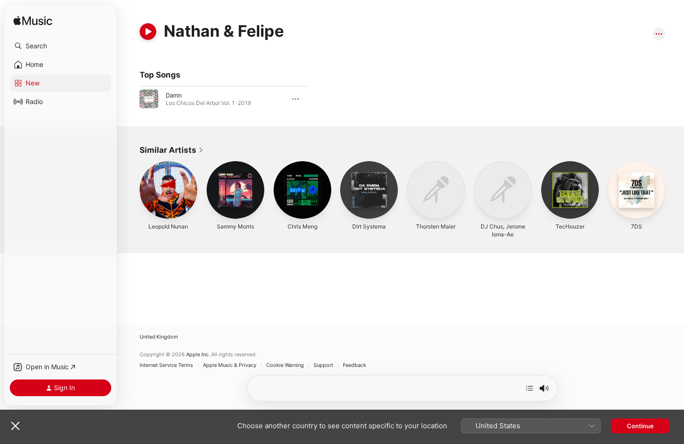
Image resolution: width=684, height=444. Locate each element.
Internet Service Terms (166, 365)
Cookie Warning (285, 365)
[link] (172, 150)
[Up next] (529, 388)
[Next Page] (674, 190)
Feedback (354, 365)
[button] (60, 46)
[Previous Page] (130, 190)
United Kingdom (159, 337)
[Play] (148, 31)
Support (323, 365)
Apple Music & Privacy (229, 365)
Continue (640, 426)
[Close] (15, 426)
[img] (32, 21)
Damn (174, 95)
